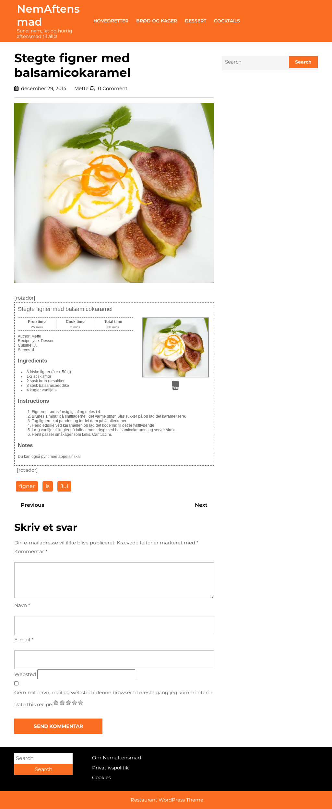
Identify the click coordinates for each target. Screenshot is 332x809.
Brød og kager (156, 21)
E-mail (23, 639)
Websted (25, 674)
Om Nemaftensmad (116, 758)
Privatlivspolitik (110, 768)
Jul (64, 486)
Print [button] (175, 388)
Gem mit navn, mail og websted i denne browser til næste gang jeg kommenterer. (113, 692)
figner (27, 486)
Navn (22, 605)
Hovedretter (110, 21)
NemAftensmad (48, 15)
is (48, 486)
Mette (81, 88)
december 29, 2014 (43, 88)
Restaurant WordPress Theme (167, 800)
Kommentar (30, 551)
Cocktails (227, 21)
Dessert (195, 21)
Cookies (101, 777)
